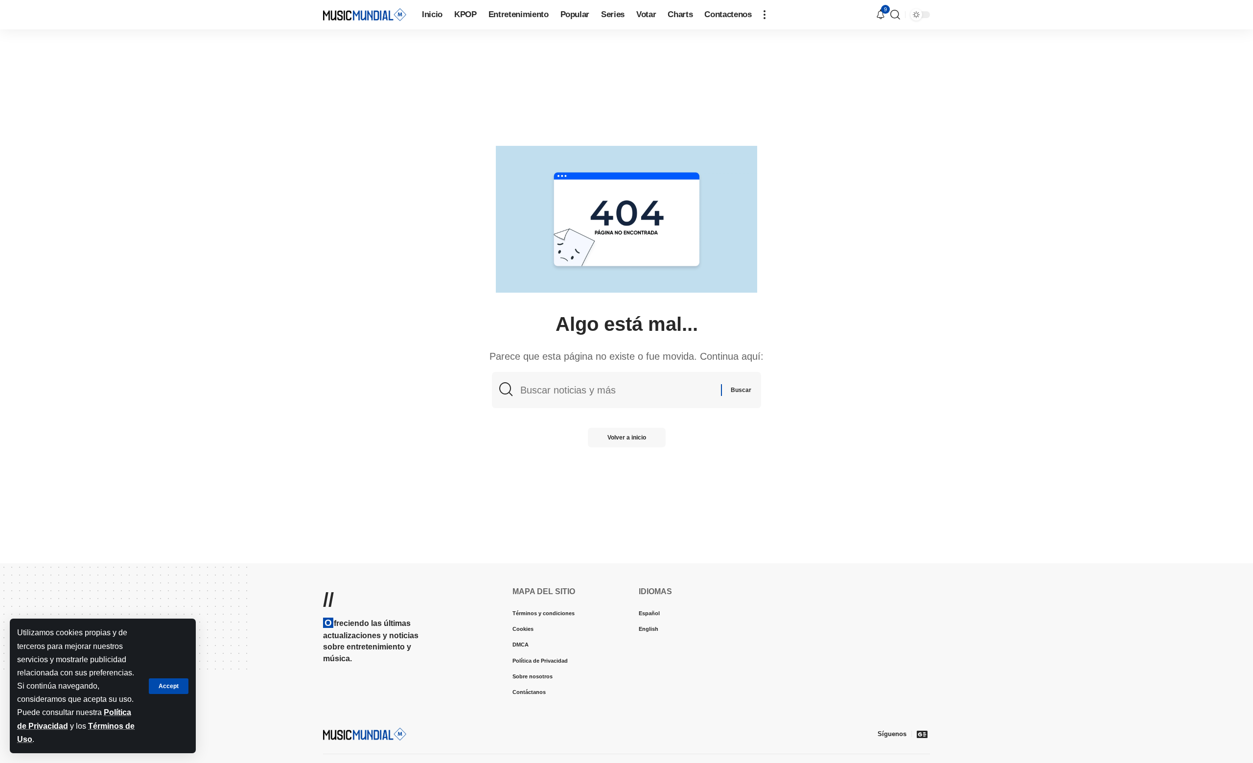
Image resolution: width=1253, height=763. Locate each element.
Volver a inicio (626, 437)
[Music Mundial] (364, 14)
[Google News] (922, 734)
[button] (168, 686)
